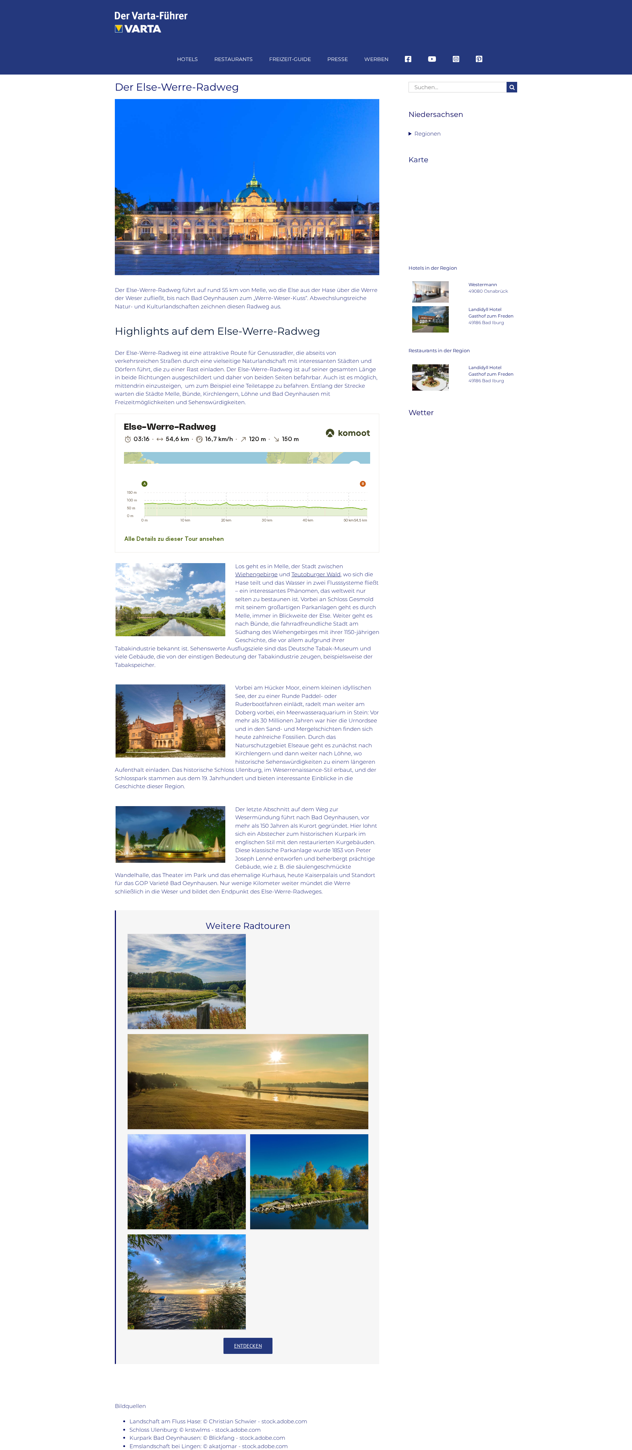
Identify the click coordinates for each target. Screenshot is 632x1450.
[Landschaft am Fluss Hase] (170, 565)
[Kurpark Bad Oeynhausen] (170, 808)
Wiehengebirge (256, 574)
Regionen (427, 133)
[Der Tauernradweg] (187, 1181)
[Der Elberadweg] (248, 1081)
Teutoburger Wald (316, 574)
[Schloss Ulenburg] (170, 687)
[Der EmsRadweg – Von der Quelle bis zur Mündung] (187, 981)
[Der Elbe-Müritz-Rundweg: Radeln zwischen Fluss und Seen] (187, 1281)
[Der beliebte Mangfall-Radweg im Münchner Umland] (309, 1181)
